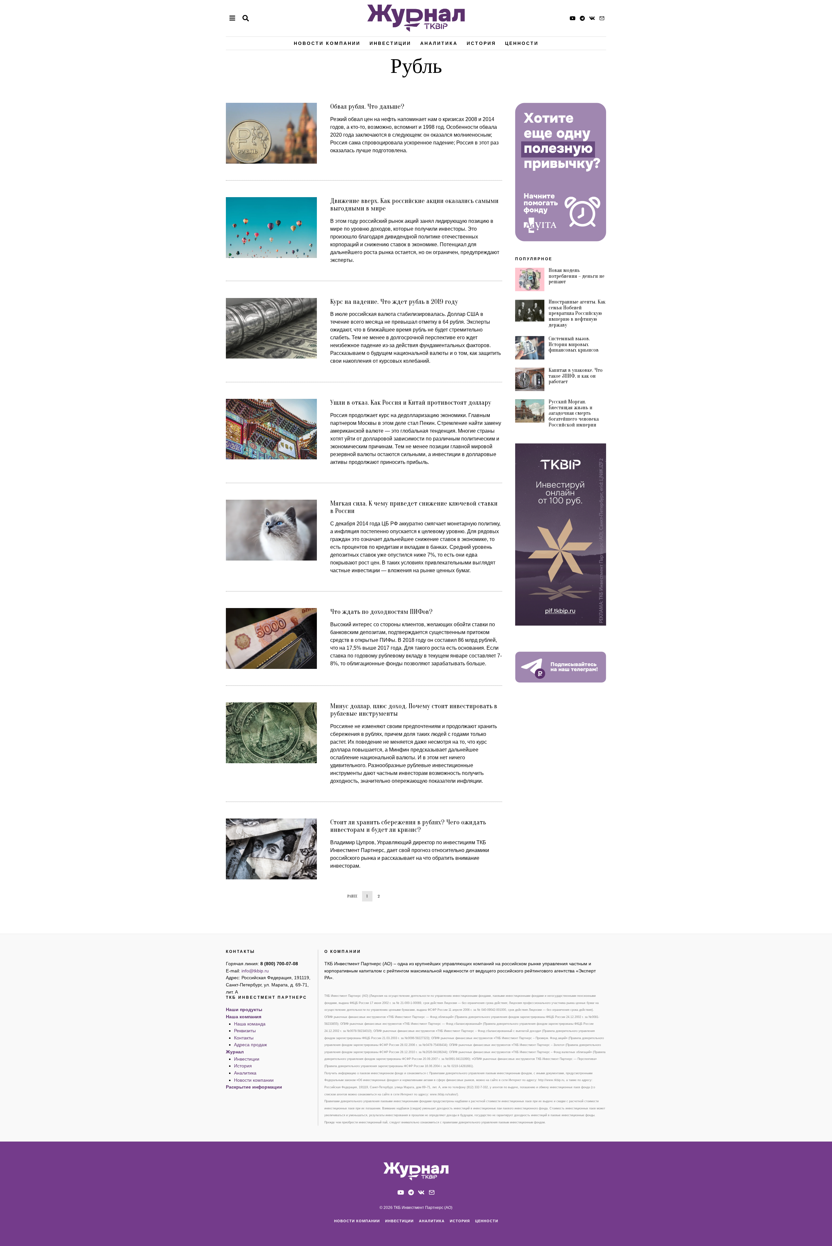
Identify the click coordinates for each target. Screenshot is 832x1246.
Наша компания (243, 1016)
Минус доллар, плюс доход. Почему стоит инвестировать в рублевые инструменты (413, 709)
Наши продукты (244, 1009)
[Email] (602, 18)
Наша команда (250, 1023)
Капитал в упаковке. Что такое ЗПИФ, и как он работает (576, 376)
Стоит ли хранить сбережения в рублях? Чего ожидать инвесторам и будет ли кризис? (408, 825)
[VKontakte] (592, 18)
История (481, 43)
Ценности (522, 43)
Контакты (244, 1037)
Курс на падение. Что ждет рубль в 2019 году (394, 301)
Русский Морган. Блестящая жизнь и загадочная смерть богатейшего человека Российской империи (574, 413)
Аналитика (439, 43)
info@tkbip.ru (255, 970)
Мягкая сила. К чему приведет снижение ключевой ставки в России (414, 507)
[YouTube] (572, 18)
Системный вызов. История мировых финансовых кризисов (574, 344)
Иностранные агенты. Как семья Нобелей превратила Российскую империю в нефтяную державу (577, 313)
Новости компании (327, 43)
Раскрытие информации (254, 1087)
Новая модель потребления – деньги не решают (576, 276)
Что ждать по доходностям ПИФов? (381, 612)
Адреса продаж (250, 1044)
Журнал (235, 1051)
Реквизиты (245, 1030)
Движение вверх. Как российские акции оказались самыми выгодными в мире (414, 204)
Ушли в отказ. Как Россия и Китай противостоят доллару (410, 402)
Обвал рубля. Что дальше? (367, 106)
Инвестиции (390, 43)
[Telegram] (582, 18)
